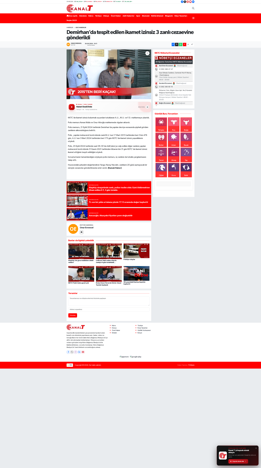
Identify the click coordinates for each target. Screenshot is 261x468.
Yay (186, 160)
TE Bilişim (191, 365)
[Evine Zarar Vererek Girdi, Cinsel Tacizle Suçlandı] (109, 274)
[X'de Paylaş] (176, 44)
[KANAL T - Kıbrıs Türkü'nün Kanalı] (80, 8)
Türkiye (98, 16)
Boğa (186, 130)
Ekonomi (145, 16)
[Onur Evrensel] (73, 229)
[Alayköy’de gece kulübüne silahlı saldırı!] (81, 251)
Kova (174, 175)
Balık (186, 175)
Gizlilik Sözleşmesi (144, 330)
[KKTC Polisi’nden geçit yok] (81, 274)
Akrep (173, 160)
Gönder (73, 315)
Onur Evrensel (86, 228)
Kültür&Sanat (157, 16)
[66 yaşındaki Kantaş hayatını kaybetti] (136, 273)
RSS (70, 365)
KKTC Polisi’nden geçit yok (78, 283)
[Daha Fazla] (184, 44)
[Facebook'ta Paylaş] (173, 44)
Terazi (161, 160)
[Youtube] (83, 352)
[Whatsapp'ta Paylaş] (180, 44)
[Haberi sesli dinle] (72, 107)
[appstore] (124, 357)
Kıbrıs (90, 16)
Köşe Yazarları (181, 16)
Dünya (106, 16)
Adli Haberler (128, 16)
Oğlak (161, 175)
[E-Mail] (81, 232)
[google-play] (135, 357)
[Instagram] (75, 352)
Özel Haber (116, 16)
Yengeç (161, 130)
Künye (140, 333)
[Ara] (193, 8)
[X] (72, 352)
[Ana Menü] (193, 18)
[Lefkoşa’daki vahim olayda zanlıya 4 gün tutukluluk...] (109, 251)
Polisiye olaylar (129, 259)
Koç (173, 130)
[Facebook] (68, 352)
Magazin (169, 16)
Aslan (173, 145)
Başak (186, 145)
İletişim (114, 333)
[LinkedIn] (79, 352)
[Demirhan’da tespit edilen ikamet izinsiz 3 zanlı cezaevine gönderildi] (109, 74)
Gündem (83, 16)
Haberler (70, 27)
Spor (138, 16)
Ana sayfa (73, 16)
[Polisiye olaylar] (136, 251)
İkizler (161, 145)
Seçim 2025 (72, 20)
